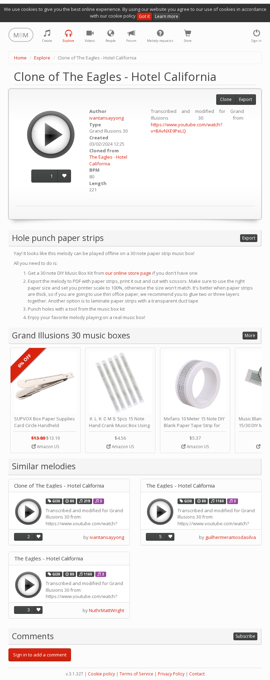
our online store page (128, 273)
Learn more (166, 16)
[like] (64, 176)
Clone (226, 99)
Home (20, 58)
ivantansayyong (106, 118)
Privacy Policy (171, 674)
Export (245, 99)
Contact (197, 674)
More (250, 335)
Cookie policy (101, 674)
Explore (42, 58)
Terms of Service (136, 674)
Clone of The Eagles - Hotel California (59, 486)
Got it (144, 16)
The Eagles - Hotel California (108, 160)
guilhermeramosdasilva (230, 537)
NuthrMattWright (106, 610)
